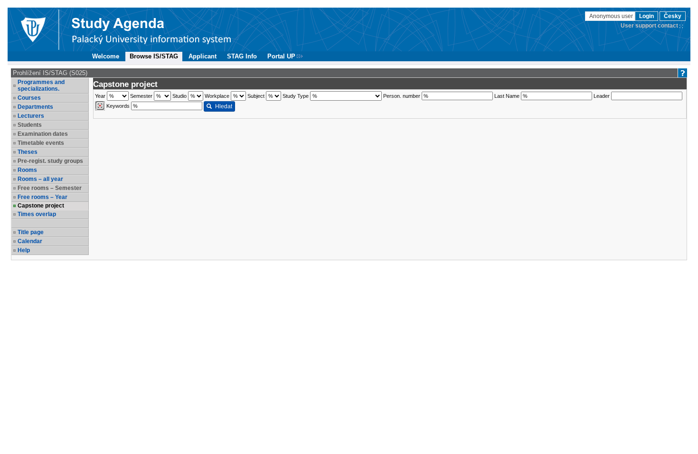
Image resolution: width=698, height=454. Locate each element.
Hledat (223, 106)
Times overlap (37, 214)
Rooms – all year (40, 179)
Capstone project (41, 205)
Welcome (105, 56)
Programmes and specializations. (41, 85)
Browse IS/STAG (154, 56)
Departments (35, 107)
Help (24, 250)
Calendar (30, 241)
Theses (28, 152)
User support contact (649, 25)
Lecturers (31, 116)
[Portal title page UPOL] (151, 29)
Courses (29, 98)
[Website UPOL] (33, 29)
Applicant (203, 56)
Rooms (27, 170)
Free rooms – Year (42, 197)
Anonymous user (611, 16)
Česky (672, 16)
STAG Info (242, 56)
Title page (31, 232)
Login (646, 16)
